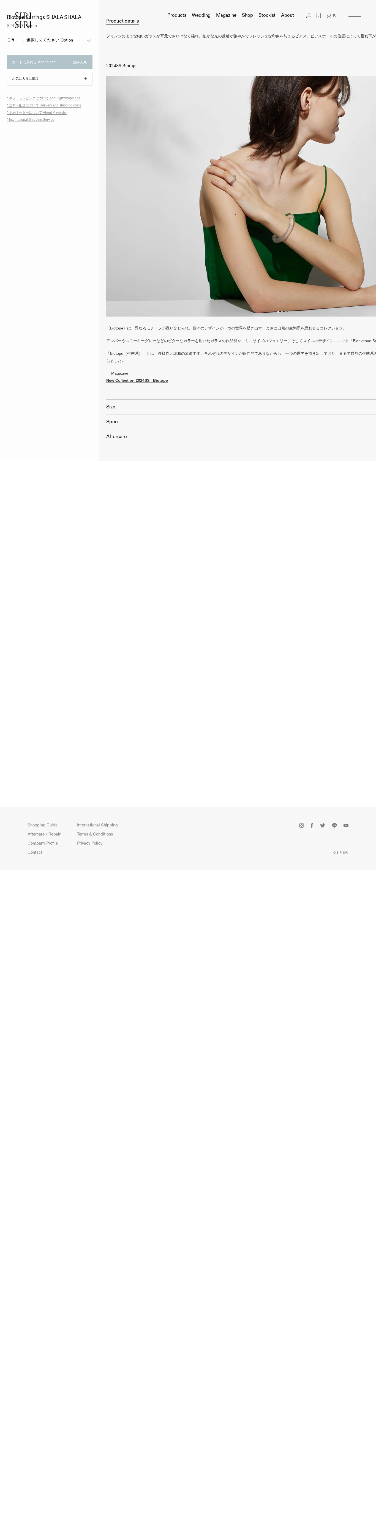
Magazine (226, 15)
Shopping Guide (43, 825)
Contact (35, 852)
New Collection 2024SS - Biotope (137, 380)
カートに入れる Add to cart (50, 62)
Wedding (201, 15)
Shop (247, 15)
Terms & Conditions (95, 834)
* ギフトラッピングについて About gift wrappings (43, 98)
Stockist (267, 15)
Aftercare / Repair (44, 834)
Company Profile (43, 843)
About (287, 15)
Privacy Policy (89, 843)
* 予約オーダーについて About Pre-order (37, 112)
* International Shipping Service (30, 120)
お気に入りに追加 (25, 79)
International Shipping (97, 825)
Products (176, 15)
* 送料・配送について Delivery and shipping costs (44, 105)
